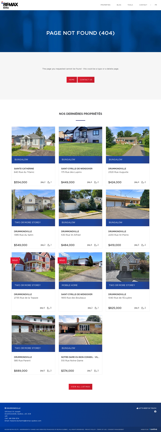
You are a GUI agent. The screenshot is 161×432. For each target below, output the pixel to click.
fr (156, 5)
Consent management (116, 429)
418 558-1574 (14, 418)
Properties (105, 5)
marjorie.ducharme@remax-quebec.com (25, 421)
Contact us (86, 80)
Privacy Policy (90, 429)
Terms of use (102, 429)
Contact (143, 5)
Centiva (153, 429)
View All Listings (80, 387)
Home (72, 80)
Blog (119, 5)
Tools (130, 5)
